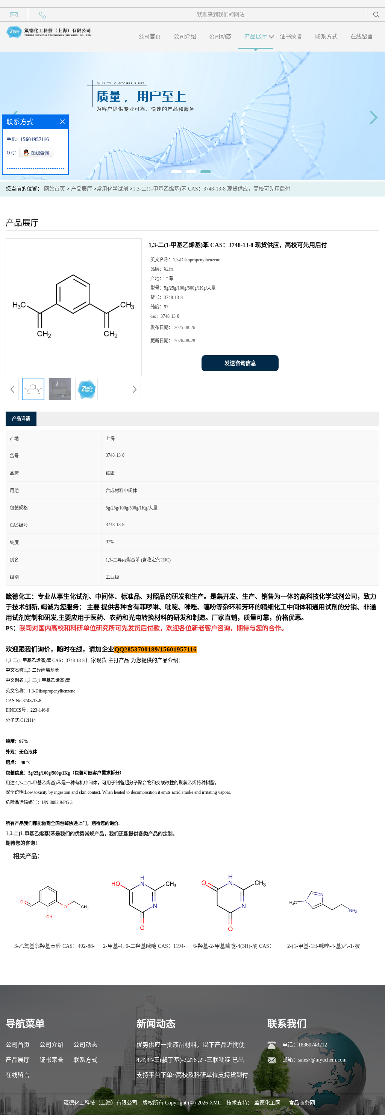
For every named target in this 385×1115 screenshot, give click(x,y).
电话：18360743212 (304, 1045)
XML (215, 1103)
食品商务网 (302, 1103)
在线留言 (361, 37)
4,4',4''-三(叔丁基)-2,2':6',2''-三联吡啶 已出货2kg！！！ (190, 1062)
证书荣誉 (291, 37)
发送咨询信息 (240, 363)
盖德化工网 (267, 1103)
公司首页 (149, 37)
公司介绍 (185, 37)
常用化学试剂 (112, 189)
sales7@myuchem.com (322, 1060)
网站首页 (54, 189)
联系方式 (326, 37)
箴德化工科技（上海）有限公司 (100, 1103)
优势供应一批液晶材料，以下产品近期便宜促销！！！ (190, 1047)
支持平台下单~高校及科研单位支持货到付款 (192, 1077)
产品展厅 (255, 37)
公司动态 (220, 37)
